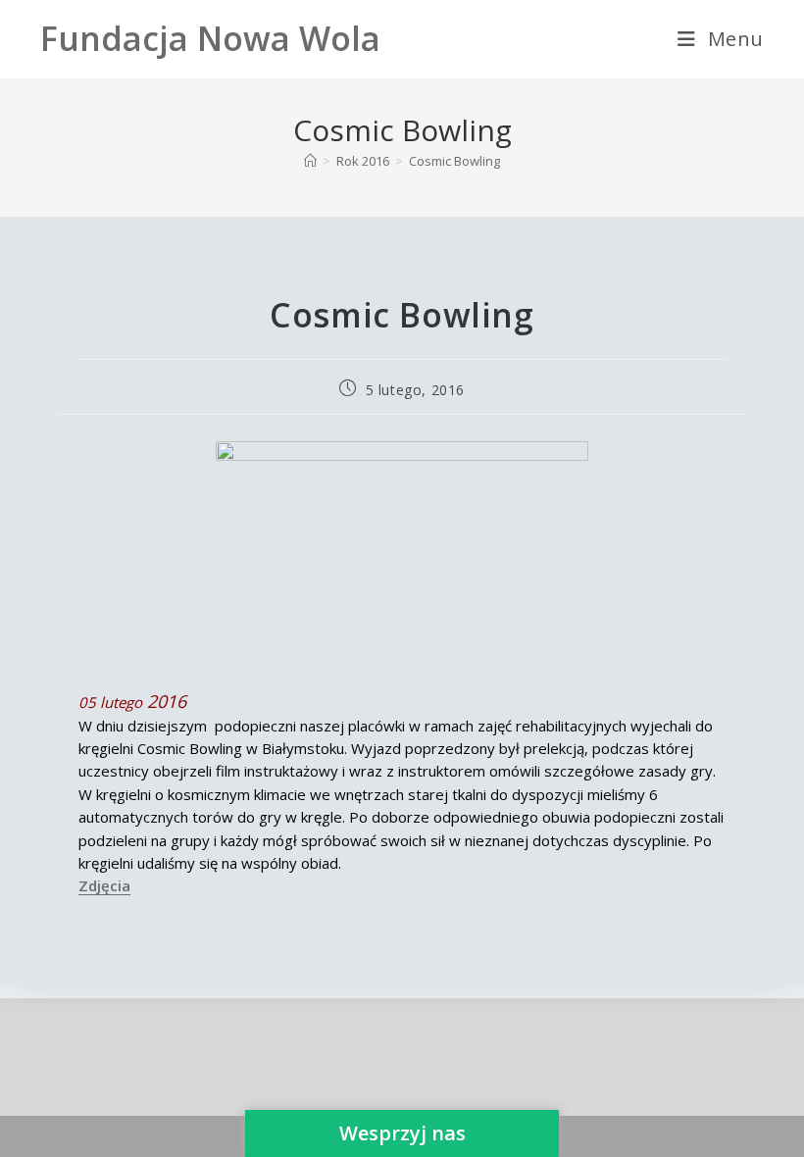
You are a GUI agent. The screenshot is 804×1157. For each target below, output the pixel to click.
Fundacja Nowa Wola (210, 38)
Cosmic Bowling (454, 161)
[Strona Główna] (310, 161)
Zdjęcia (104, 885)
